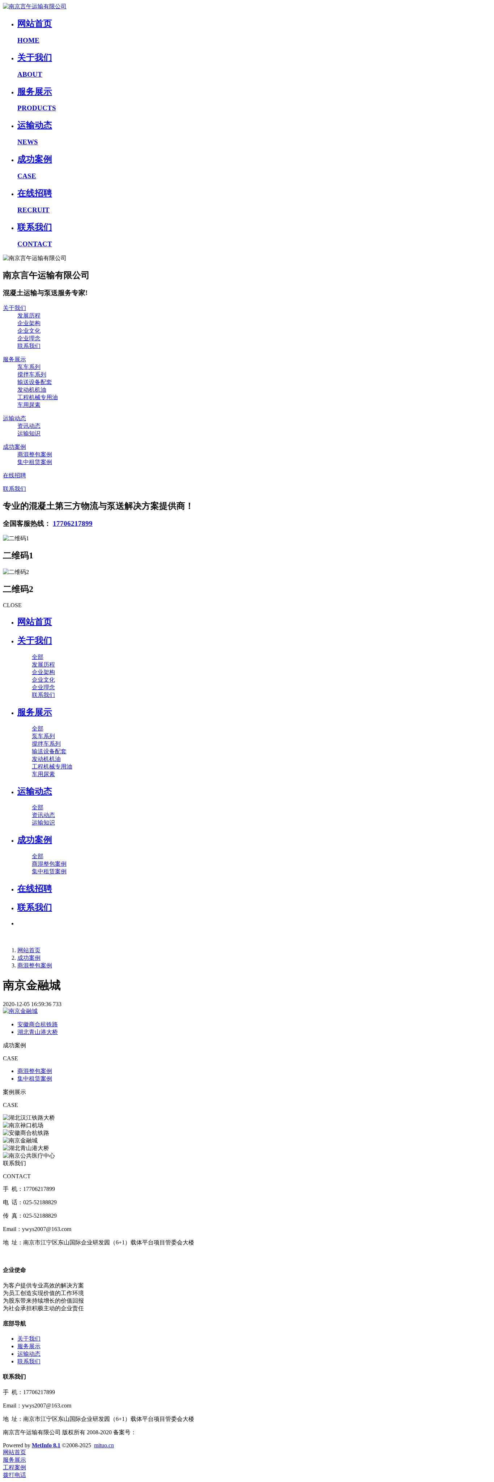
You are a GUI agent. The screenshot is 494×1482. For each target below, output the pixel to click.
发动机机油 (31, 390)
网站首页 (34, 621)
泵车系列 (29, 367)
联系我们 (29, 346)
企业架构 (29, 323)
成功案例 (14, 447)
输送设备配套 (34, 382)
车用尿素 (29, 405)
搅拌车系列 (31, 374)
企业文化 (29, 331)
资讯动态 (29, 426)
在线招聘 (14, 475)
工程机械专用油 (37, 397)
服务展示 (14, 359)
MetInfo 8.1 (46, 1445)
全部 (37, 657)
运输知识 (29, 433)
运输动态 (14, 418)
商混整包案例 (34, 454)
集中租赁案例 (34, 462)
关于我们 (14, 308)
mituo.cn (104, 1445)
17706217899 (73, 523)
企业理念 (29, 338)
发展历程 (29, 315)
